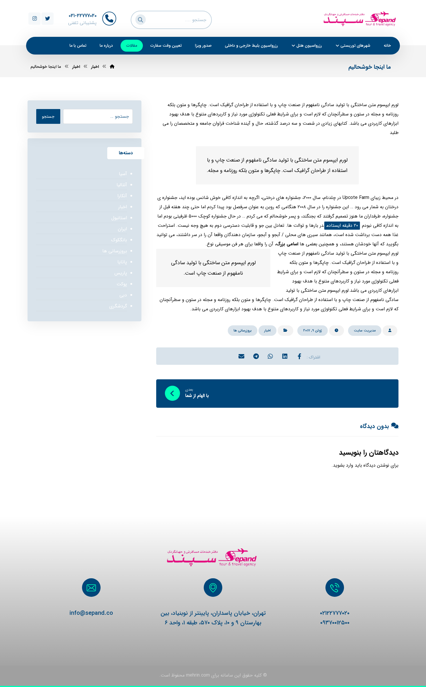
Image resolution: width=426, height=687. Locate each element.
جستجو (48, 116)
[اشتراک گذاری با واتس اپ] (270, 356)
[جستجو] (139, 18)
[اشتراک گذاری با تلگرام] (256, 356)
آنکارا (122, 196)
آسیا (123, 173)
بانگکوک (119, 240)
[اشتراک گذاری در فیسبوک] (299, 356)
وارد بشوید (343, 465)
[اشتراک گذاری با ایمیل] (241, 356)
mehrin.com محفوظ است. (184, 675)
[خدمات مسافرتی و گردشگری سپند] (112, 67)
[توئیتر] (47, 18)
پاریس (120, 273)
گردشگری (118, 306)
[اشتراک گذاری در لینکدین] (285, 356)
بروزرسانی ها (243, 330)
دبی (123, 295)
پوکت (121, 284)
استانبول (119, 218)
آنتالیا (121, 184)
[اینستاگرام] (34, 18)
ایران (122, 229)
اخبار (267, 330)
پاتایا (122, 262)
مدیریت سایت (365, 330)
